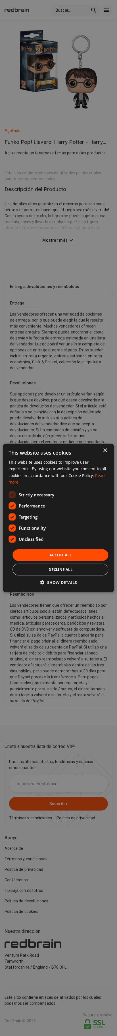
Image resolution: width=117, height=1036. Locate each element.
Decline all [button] (60, 569)
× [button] (105, 450)
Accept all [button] (60, 555)
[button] (58, 582)
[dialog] (58, 518)
